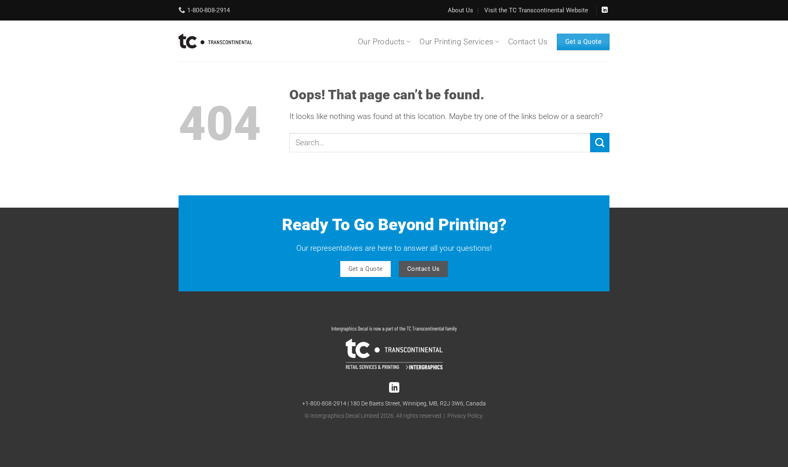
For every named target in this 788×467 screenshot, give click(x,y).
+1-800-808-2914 (324, 403)
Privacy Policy (464, 415)
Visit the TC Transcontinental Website (536, 10)
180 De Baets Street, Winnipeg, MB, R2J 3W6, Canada (418, 403)
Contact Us (528, 41)
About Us (460, 10)
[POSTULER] (599, 142)
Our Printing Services (456, 41)
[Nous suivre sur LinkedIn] (604, 10)
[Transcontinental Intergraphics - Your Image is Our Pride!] (215, 41)
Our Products (381, 41)
